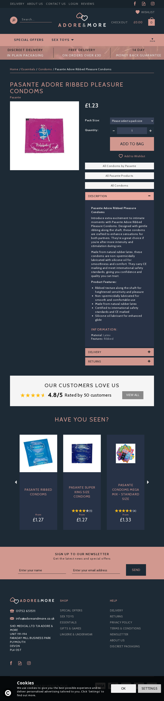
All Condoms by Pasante (119, 166)
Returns (116, 616)
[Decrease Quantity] (113, 130)
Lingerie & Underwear (76, 634)
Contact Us (56, 4)
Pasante (15, 97)
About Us (117, 640)
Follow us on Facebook (134, 3)
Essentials (68, 622)
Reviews (87, 4)
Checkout (119, 22)
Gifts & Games (70, 628)
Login (73, 4)
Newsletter (119, 634)
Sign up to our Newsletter (82, 556)
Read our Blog (143, 3)
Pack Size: (92, 120)
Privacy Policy (121, 622)
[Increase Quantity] (150, 130)
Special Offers (71, 610)
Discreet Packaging (125, 646)
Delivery (116, 610)
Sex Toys (67, 616)
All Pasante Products (119, 176)
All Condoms (119, 185)
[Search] (13, 20)
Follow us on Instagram (152, 3)
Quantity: (91, 130)
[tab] (119, 196)
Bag (150, 21)
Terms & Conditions (125, 628)
